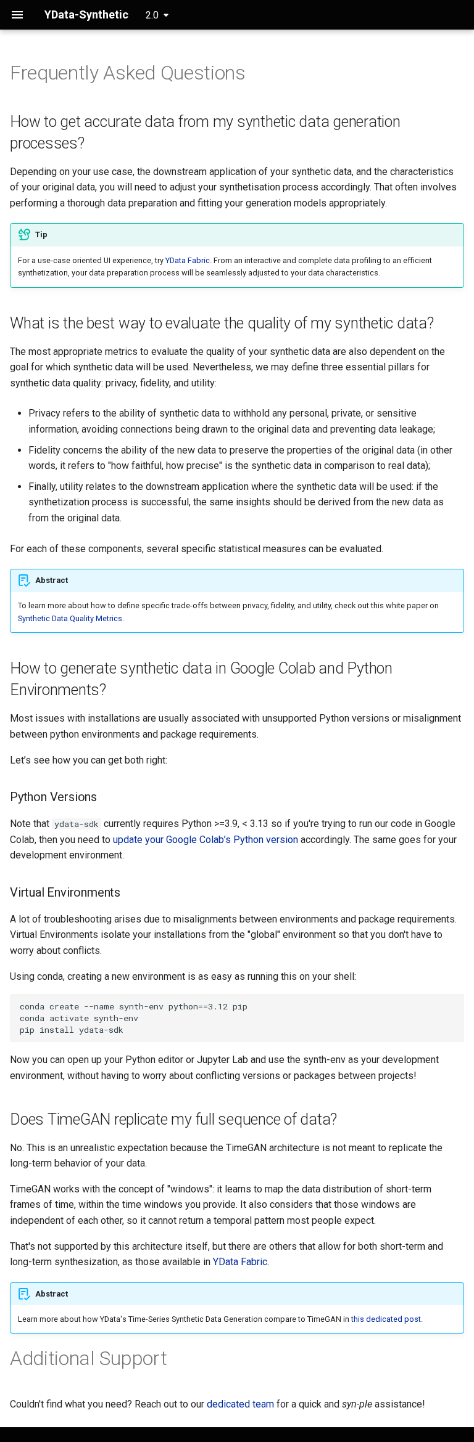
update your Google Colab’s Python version (205, 839)
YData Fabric (187, 260)
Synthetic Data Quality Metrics (70, 618)
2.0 (152, 15)
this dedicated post (386, 1319)
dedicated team (240, 1404)
